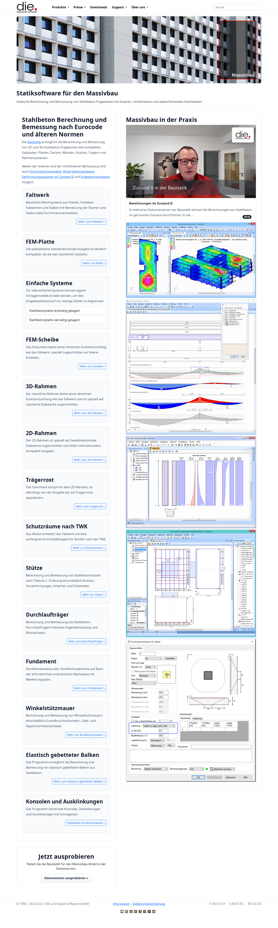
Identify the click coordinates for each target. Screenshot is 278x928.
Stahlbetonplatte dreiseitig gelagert (54, 311)
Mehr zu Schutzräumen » (89, 548)
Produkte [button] (59, 7)
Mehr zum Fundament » (89, 688)
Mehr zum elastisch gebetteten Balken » (79, 781)
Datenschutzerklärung (149, 904)
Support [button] (118, 7)
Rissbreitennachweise (78, 171)
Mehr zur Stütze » (93, 594)
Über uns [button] (138, 7)
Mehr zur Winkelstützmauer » (86, 735)
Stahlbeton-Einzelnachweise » (86, 823)
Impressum (121, 904)
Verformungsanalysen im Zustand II (47, 177)
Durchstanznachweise (45, 171)
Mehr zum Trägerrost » (90, 506)
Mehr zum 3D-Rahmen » (89, 413)
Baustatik (34, 142)
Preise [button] (78, 7)
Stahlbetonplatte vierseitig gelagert (54, 320)
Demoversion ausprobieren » (66, 878)
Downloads (98, 7)
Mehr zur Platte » (94, 263)
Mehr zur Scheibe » (92, 366)
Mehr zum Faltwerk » (91, 221)
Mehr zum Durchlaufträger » (86, 641)
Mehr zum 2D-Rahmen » (89, 460)
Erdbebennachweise (95, 177)
